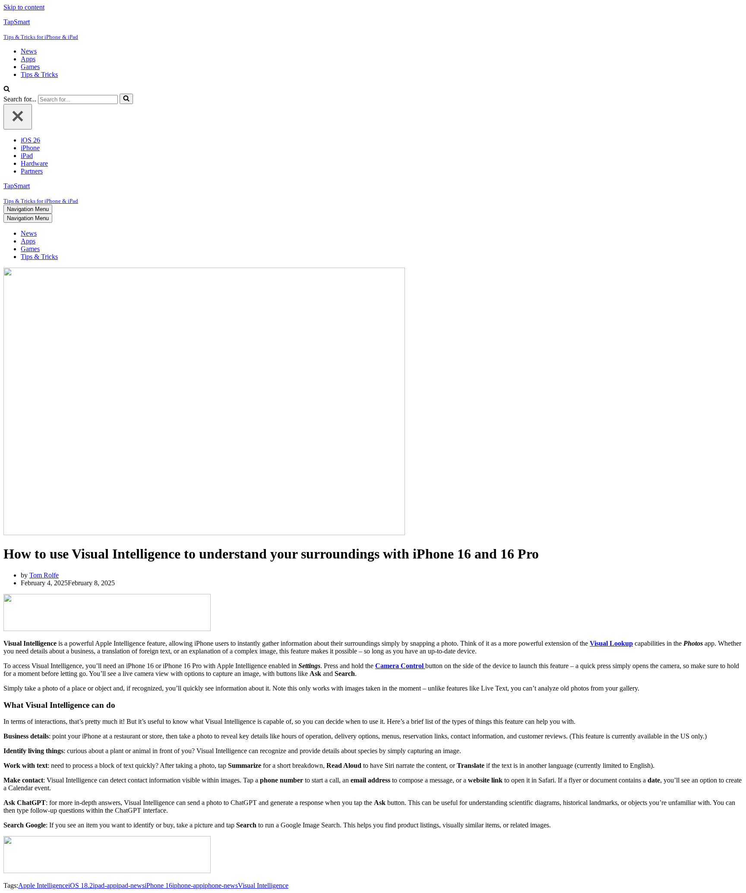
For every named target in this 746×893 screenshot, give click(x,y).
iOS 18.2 (80, 885)
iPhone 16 (158, 885)
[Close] (17, 116)
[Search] (6, 89)
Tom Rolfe (44, 575)
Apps (28, 59)
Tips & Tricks (39, 74)
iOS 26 (30, 140)
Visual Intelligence (263, 885)
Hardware (34, 163)
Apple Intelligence (43, 885)
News (29, 51)
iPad (27, 155)
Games (30, 66)
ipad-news (131, 885)
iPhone (30, 147)
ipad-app (105, 885)
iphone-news (220, 885)
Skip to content (23, 7)
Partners (32, 171)
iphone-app (187, 885)
